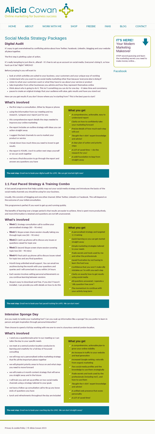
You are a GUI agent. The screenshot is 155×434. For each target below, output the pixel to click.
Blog (123, 26)
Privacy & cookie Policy (15, 428)
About (29, 26)
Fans (108, 26)
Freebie (91, 26)
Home (12, 26)
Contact (141, 26)
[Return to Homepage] (39, 17)
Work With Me (51, 26)
